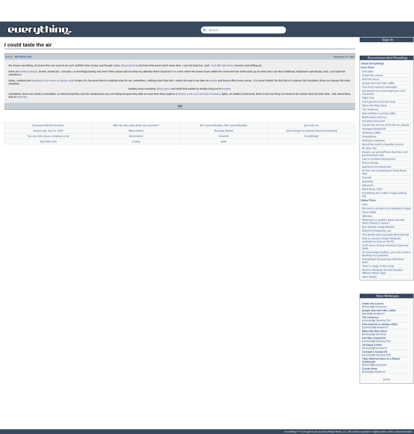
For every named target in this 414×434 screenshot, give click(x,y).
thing (366, 371)
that (174, 71)
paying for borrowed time (376, 166)
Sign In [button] (387, 40)
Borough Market (223, 130)
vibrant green (128, 65)
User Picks (368, 67)
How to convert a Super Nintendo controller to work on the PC (381, 240)
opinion (367, 327)
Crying (136, 141)
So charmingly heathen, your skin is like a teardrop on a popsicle (386, 254)
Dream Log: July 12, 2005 (48, 130)
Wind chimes (136, 130)
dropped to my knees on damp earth (53, 80)
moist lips (21, 96)
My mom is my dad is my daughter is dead (386, 208)
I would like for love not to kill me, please (385, 124)
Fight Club (368, 97)
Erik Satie (367, 71)
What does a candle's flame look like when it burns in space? (383, 222)
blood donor (136, 136)
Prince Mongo (370, 162)
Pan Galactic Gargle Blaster (378, 226)
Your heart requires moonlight (379, 87)
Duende (367, 177)
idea (8, 56)
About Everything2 (372, 63)
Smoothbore (369, 136)
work (365, 204)
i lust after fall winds (221, 65)
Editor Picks (368, 200)
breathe (226, 88)
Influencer (368, 185)
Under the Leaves (372, 75)
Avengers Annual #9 (374, 128)
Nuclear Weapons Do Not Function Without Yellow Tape (382, 272)
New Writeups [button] (387, 296)
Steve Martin (369, 276)
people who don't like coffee (378, 83)
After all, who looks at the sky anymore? (136, 125)
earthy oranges (29, 71)
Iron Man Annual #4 (373, 121)
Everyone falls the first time (48, 125)
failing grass (163, 88)
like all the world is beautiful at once (383, 144)
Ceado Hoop (369, 368)
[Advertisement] (207, 10)
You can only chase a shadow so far (48, 136)
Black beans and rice (374, 117)
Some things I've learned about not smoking (311, 130)
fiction (366, 306)
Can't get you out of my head (378, 101)
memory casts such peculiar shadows (198, 93)
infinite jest (25, 56)
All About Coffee (371, 132)
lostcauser (381, 306)
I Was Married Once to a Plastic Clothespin (381, 360)
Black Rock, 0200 (372, 189)
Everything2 (311, 136)
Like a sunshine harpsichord (378, 159)
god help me (311, 125)
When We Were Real (374, 105)
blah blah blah (48, 141)
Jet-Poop (381, 334)
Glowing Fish (383, 320)
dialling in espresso (373, 140)
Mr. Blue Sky (369, 148)
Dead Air (224, 136)
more (386, 379)
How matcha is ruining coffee (379, 113)
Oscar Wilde (369, 212)
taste (214, 80)
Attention (367, 216)
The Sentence (370, 109)
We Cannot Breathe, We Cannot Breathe (223, 125)
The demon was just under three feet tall (385, 234)
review (367, 320)
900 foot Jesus (370, 79)
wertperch (379, 313)
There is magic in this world (378, 266)
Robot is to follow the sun (376, 230)
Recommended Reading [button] (387, 58)
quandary (367, 181)
